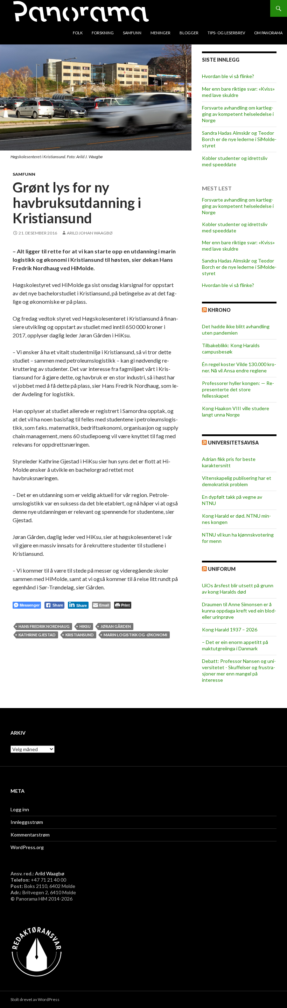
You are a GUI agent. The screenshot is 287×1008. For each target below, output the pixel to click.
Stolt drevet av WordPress (34, 999)
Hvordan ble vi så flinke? (228, 76)
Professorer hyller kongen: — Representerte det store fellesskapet (238, 389)
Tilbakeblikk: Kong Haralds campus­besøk (231, 348)
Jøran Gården (115, 626)
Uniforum (222, 569)
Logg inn (19, 809)
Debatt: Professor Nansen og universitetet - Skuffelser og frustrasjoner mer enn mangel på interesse (239, 670)
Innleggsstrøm (26, 822)
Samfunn (132, 32)
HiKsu (85, 626)
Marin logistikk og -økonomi (135, 634)
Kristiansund (79, 634)
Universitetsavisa (233, 443)
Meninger (160, 32)
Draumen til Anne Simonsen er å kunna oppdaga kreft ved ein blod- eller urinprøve (239, 610)
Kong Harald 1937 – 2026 (229, 629)
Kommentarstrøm (30, 835)
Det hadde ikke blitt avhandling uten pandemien (236, 329)
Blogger (189, 32)
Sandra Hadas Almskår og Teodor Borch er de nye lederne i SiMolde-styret (239, 139)
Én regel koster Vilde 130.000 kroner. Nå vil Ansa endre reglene (239, 367)
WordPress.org (27, 847)
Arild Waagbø (49, 873)
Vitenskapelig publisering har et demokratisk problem (236, 481)
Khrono (219, 310)
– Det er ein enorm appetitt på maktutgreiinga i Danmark (235, 645)
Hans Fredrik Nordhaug (44, 626)
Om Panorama (268, 32)
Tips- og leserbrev (226, 32)
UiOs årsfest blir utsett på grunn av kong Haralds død (237, 588)
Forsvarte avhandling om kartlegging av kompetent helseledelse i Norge (238, 114)
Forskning (103, 32)
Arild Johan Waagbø (90, 233)
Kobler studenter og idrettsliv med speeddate (234, 161)
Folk (78, 32)
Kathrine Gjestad (37, 634)
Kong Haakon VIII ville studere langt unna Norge (235, 411)
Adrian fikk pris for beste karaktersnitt (228, 462)
